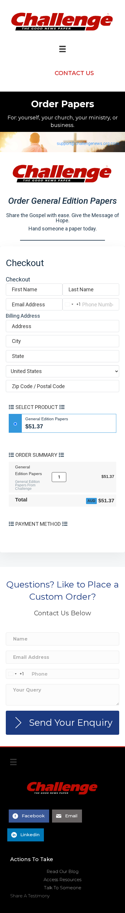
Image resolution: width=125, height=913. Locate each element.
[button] (74, 73)
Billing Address (23, 316)
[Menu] (13, 764)
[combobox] (72, 304)
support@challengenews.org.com (88, 143)
